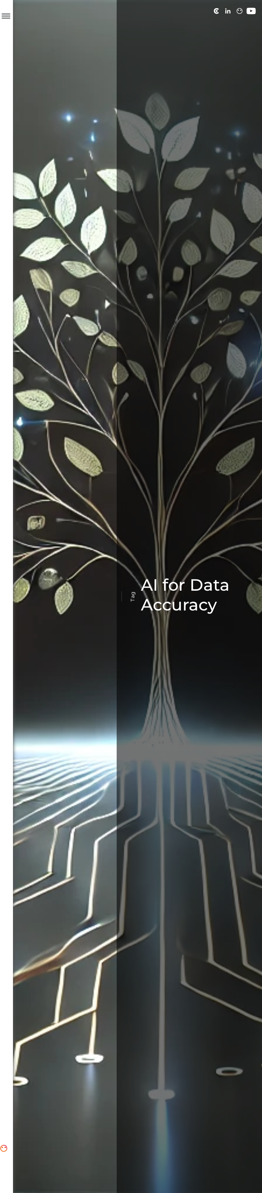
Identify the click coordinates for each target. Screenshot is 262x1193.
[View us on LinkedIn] (228, 11)
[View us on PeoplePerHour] (239, 11)
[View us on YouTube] (251, 11)
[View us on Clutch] (216, 11)
